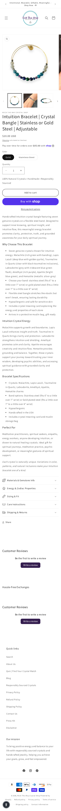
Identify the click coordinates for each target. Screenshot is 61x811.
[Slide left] (3, 101)
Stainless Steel (28, 157)
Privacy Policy (13, 692)
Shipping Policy (14, 706)
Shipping (5, 140)
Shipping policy (22, 804)
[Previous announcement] (5, 4)
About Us (11, 664)
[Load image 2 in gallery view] (30, 100)
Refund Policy (13, 699)
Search (9, 656)
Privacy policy (34, 799)
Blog (8, 678)
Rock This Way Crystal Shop (28, 796)
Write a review (30, 565)
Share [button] (8, 522)
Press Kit (10, 720)
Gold (8, 157)
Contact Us (11, 713)
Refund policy (19, 799)
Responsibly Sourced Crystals (21, 685)
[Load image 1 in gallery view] (15, 100)
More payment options (30, 209)
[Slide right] (57, 101)
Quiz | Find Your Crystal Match (21, 671)
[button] (6, 18)
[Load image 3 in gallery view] (46, 100)
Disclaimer (11, 727)
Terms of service (49, 799)
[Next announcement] (55, 4)
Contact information (39, 804)
